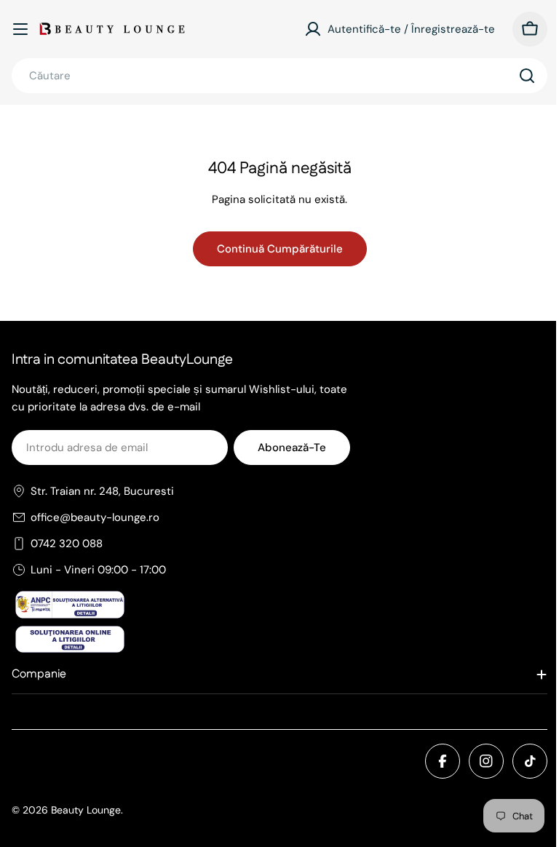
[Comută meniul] (20, 29)
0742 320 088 (67, 543)
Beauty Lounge (86, 809)
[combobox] (279, 75)
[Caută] (527, 75)
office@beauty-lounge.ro (95, 517)
